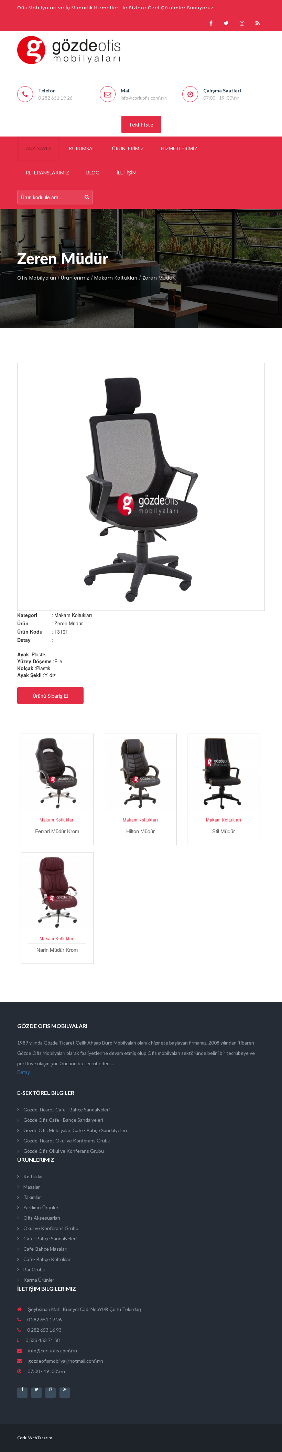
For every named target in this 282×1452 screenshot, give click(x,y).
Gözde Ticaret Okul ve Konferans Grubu (66, 1140)
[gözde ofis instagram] (242, 23)
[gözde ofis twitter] (226, 23)
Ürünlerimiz (75, 277)
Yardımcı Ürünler (40, 1207)
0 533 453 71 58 (42, 1340)
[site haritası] (258, 23)
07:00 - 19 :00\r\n (45, 1371)
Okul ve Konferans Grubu (50, 1228)
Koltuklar (32, 1176)
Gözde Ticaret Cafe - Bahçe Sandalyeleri (66, 1109)
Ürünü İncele (57, 811)
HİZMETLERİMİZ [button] (179, 148)
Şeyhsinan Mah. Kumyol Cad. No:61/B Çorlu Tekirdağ (84, 1309)
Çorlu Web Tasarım (34, 1437)
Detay (23, 1072)
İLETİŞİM (127, 172)
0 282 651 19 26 (44, 1319)
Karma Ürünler (38, 1280)
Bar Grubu (33, 1269)
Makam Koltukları (116, 277)
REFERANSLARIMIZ (47, 172)
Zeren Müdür (158, 277)
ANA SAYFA (39, 148)
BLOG (92, 172)
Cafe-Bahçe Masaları (44, 1249)
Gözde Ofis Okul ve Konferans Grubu (63, 1151)
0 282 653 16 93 (44, 1330)
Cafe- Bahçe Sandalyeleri (49, 1238)
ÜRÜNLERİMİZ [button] (128, 148)
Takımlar (31, 1197)
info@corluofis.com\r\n (52, 1350)
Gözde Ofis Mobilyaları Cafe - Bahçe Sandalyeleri (74, 1130)
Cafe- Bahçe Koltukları (47, 1259)
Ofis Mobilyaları (36, 277)
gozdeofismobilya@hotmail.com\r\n (65, 1361)
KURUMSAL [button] (82, 148)
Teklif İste (141, 124)
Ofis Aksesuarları (41, 1218)
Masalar (31, 1187)
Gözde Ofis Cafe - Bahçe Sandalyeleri (62, 1120)
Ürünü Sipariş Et (50, 695)
